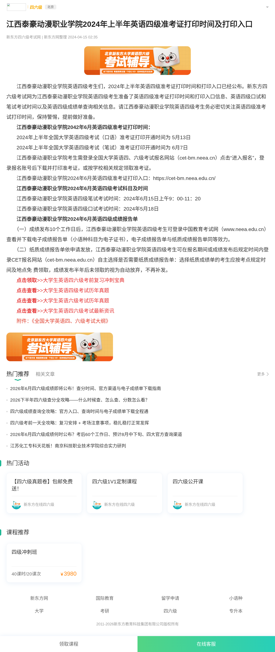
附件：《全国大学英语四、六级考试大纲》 (64, 321)
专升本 (236, 611)
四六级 (170, 611)
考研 (104, 611)
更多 (261, 374)
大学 (39, 611)
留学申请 (170, 598)
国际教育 (105, 598)
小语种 (236, 598)
